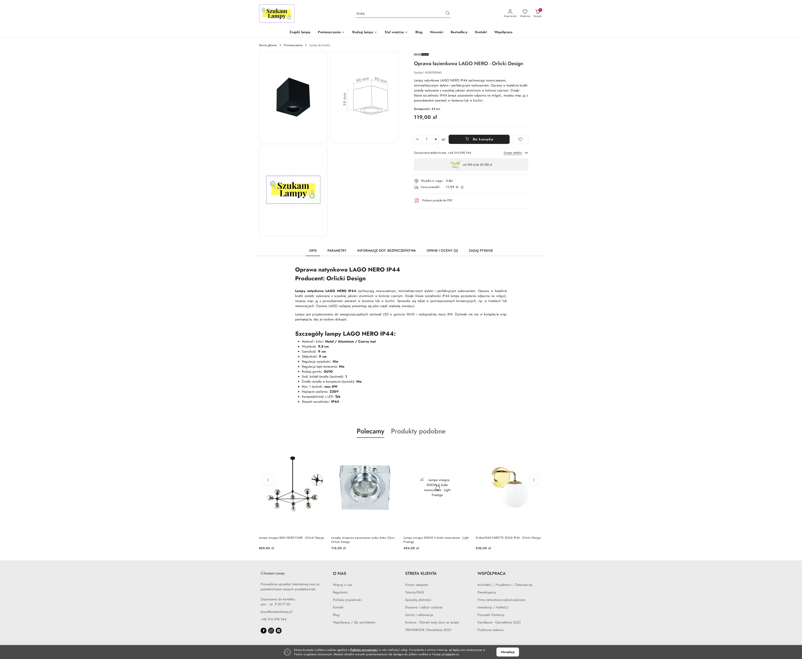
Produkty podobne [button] (418, 431)
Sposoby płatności (418, 599)
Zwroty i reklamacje (419, 614)
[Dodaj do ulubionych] (520, 139)
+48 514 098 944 (273, 619)
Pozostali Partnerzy (490, 614)
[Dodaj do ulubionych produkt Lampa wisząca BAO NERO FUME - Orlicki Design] (321, 447)
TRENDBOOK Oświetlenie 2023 (428, 629)
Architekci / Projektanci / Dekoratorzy (504, 584)
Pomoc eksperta (416, 584)
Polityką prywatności (364, 650)
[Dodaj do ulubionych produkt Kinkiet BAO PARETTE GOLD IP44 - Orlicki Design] (538, 447)
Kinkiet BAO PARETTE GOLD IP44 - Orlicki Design (508, 538)
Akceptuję (507, 652)
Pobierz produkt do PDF (437, 200)
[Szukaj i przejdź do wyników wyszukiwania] (447, 13)
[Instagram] (271, 631)
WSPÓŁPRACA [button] (491, 573)
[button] (331, 32)
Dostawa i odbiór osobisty (424, 607)
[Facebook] (263, 631)
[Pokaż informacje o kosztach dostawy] (462, 187)
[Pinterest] (279, 631)
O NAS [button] (339, 573)
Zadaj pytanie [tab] (481, 250)
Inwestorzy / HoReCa (492, 607)
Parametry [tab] (336, 250)
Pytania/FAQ (414, 592)
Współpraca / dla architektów (354, 622)
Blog (336, 614)
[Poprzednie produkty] (268, 480)
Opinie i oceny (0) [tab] (442, 250)
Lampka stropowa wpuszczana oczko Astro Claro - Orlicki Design (363, 540)
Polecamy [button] (370, 431)
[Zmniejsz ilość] (417, 139)
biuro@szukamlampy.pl (276, 611)
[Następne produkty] (534, 480)
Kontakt (338, 607)
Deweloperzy (486, 592)
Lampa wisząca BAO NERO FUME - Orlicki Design (291, 538)
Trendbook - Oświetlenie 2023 (499, 622)
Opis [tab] (313, 250)
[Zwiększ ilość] (436, 139)
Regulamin (340, 592)
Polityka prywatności (347, 599)
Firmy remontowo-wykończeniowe (501, 599)
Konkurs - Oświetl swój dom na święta (432, 622)
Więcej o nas (342, 584)
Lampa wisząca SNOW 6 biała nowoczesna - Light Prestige (436, 540)
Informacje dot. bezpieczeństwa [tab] (386, 250)
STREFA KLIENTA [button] (421, 573)
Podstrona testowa (490, 629)
